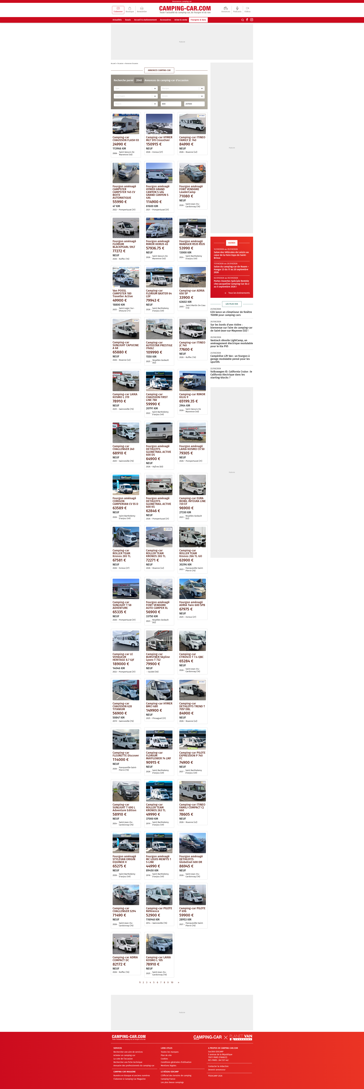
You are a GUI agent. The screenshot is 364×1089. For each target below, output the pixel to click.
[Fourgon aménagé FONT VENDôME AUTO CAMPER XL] (159, 589)
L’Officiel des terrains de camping (176, 1075)
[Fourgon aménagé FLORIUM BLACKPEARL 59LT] (126, 228)
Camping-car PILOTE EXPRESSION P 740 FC (192, 755)
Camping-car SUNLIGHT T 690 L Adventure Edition (124, 807)
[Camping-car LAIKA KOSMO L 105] (159, 944)
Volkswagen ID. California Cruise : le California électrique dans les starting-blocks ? (231, 374)
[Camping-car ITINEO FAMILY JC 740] (192, 124)
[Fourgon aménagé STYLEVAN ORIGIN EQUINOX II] (126, 843)
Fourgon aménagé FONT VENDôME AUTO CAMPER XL (157, 605)
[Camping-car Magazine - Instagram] (251, 20)
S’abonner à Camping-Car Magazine (129, 1079)
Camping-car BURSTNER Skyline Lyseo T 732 (158, 656)
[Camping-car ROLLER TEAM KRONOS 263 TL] (159, 791)
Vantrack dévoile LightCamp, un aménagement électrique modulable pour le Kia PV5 (231, 343)
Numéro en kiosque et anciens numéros (131, 1075)
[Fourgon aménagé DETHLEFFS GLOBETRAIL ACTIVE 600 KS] (159, 485)
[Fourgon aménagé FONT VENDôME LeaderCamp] (192, 173)
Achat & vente (180, 20)
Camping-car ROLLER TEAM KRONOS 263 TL (156, 807)
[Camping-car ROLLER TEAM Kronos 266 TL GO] (192, 537)
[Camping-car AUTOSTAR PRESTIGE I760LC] (159, 329)
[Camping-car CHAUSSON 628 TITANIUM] (126, 690)
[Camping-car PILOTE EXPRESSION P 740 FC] (192, 739)
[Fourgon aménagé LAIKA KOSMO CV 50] (192, 433)
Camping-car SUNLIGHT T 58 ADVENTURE (122, 605)
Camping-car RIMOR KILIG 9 (192, 396)
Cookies (164, 1059)
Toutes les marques (170, 1052)
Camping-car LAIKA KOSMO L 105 (158, 959)
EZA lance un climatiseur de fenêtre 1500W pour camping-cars (231, 313)
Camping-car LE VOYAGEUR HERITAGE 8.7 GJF (123, 656)
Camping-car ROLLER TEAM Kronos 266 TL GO (190, 553)
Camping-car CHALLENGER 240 (123, 447)
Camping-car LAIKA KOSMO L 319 (125, 396)
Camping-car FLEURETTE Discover (126, 754)
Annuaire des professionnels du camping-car (133, 1065)
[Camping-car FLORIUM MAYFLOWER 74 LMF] (159, 739)
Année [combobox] (165, 96)
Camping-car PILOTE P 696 (192, 910)
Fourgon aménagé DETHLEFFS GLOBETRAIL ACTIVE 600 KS (158, 502)
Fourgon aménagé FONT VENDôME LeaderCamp (191, 189)
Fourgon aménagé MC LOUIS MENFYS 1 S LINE (158, 859)
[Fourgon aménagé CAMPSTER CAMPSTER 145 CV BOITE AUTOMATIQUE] (126, 173)
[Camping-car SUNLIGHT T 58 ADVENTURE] (126, 589)
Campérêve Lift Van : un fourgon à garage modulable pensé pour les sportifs (230, 359)
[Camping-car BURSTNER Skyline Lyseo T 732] (159, 641)
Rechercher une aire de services (128, 1052)
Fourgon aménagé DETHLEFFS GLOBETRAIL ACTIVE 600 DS (158, 450)
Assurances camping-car (182, 1)
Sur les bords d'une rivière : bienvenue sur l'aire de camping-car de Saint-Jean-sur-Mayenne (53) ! (231, 327)
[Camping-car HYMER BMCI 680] (159, 690)
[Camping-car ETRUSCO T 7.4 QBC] (192, 641)
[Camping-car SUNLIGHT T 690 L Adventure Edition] (126, 791)
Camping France (168, 1079)
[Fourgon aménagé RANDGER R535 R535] (192, 228)
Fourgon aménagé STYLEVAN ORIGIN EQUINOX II (124, 859)
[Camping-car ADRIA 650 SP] (192, 277)
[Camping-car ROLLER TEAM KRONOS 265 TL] (159, 537)
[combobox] (133, 88)
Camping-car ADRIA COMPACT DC (125, 959)
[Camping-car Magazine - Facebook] (247, 20)
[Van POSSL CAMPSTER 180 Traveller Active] (126, 277)
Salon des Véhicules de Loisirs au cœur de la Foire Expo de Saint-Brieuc (231, 255)
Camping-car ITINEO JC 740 (192, 344)
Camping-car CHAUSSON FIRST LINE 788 (157, 397)
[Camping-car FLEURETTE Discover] (126, 739)
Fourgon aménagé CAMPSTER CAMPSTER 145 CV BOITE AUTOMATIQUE (124, 192)
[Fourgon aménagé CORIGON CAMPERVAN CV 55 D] (126, 485)
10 (172, 982)
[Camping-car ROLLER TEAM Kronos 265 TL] (126, 537)
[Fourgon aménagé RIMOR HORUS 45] (159, 228)
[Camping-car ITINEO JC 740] (192, 329)
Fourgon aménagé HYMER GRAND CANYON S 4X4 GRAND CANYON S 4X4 (157, 192)
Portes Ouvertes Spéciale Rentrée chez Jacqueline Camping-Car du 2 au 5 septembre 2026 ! (231, 284)
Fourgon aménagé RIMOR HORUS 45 (157, 243)
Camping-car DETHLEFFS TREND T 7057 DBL (192, 706)
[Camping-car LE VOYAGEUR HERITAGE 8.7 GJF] (126, 641)
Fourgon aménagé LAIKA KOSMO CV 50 (191, 447)
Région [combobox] (118, 104)
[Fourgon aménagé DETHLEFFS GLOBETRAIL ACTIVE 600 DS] (159, 433)
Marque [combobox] (165, 88)
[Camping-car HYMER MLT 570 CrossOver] (159, 124)
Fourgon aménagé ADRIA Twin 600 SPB (192, 603)
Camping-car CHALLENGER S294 (124, 910)
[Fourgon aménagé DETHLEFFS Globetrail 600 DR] (192, 843)
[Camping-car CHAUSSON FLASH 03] (126, 124)
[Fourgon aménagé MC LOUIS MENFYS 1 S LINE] (159, 843)
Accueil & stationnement (145, 20)
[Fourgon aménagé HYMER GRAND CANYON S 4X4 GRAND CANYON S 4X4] (159, 173)
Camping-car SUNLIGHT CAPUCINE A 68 (126, 345)
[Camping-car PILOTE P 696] (192, 895)
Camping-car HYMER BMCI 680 (159, 705)
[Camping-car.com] (185, 10)
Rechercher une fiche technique (127, 1062)
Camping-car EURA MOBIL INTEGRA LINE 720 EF (192, 501)
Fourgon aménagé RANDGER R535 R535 (192, 243)
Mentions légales (168, 1065)
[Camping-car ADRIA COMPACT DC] (126, 944)
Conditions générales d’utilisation (176, 1062)
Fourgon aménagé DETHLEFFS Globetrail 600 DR (191, 859)
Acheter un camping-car (124, 1055)
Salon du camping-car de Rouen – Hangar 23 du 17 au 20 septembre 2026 (231, 269)
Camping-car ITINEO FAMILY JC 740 (192, 139)
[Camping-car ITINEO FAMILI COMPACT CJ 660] (192, 791)
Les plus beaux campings (172, 1082)
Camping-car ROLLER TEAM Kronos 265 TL (122, 553)
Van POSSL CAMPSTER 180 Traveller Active (123, 293)
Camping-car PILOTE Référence (159, 910)
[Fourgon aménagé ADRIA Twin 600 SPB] (192, 589)
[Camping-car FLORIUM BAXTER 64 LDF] (159, 277)
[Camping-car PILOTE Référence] (159, 895)
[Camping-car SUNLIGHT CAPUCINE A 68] (126, 329)
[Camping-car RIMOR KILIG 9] (192, 381)
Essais (128, 20)
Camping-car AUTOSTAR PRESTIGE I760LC (159, 345)
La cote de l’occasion (123, 1059)
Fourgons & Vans (198, 20)
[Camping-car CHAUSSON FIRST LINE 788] (159, 381)
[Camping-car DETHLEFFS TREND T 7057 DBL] (192, 690)
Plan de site (166, 1055)
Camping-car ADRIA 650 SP (191, 292)
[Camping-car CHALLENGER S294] (126, 895)
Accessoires (165, 20)
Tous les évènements (239, 293)
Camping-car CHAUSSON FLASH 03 (126, 139)
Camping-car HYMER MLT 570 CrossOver (159, 139)
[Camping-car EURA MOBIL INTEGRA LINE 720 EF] (192, 485)
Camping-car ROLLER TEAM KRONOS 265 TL (156, 553)
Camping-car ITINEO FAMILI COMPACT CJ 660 (192, 807)
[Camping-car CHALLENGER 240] (126, 433)
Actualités (117, 20)
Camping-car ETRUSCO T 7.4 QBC (191, 655)
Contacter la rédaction (218, 1066)
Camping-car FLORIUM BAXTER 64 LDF (159, 293)
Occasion (120, 63)
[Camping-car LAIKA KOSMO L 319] (126, 381)
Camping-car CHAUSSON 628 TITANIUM (122, 706)
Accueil (113, 63)
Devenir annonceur (216, 1070)
